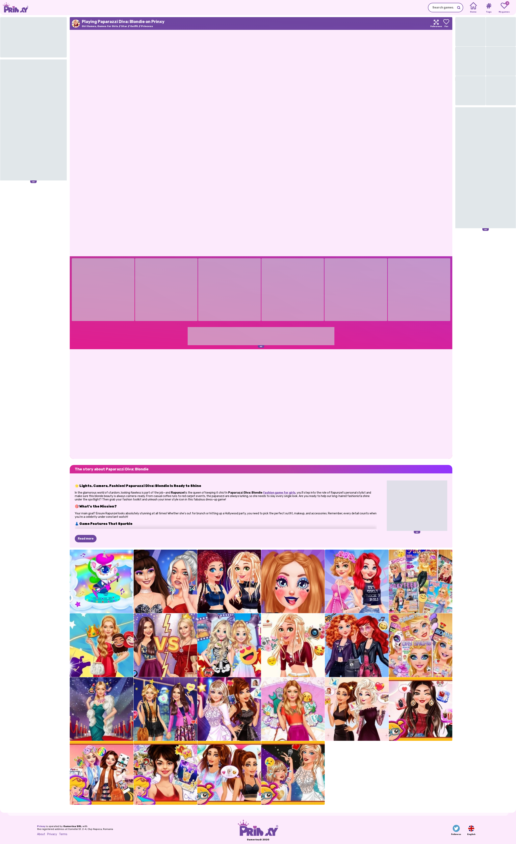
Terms (63, 834)
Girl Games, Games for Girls (100, 26)
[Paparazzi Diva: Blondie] (293, 645)
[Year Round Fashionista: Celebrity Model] (293, 709)
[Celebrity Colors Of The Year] (229, 773)
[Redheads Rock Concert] (357, 645)
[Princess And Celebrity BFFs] (357, 709)
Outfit (134, 26)
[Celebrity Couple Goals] (421, 709)
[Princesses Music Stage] (357, 581)
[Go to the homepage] (14, 7)
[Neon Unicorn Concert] (101, 581)
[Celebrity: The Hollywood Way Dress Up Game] (229, 709)
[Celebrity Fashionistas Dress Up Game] (165, 709)
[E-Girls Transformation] (293, 581)
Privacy (52, 834)
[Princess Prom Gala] (101, 645)
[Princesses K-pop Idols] (229, 581)
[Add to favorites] (446, 23)
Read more (86, 538)
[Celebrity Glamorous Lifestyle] (101, 709)
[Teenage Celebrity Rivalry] (165, 581)
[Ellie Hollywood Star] (229, 645)
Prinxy (41, 826)
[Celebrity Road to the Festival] (101, 773)
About (41, 834)
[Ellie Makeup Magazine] (421, 645)
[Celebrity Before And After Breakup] (293, 773)
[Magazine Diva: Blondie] (421, 581)
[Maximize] (436, 23)
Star (124, 26)
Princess (147, 26)
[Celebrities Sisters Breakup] (165, 645)
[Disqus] (261, 403)
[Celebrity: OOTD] (165, 773)
